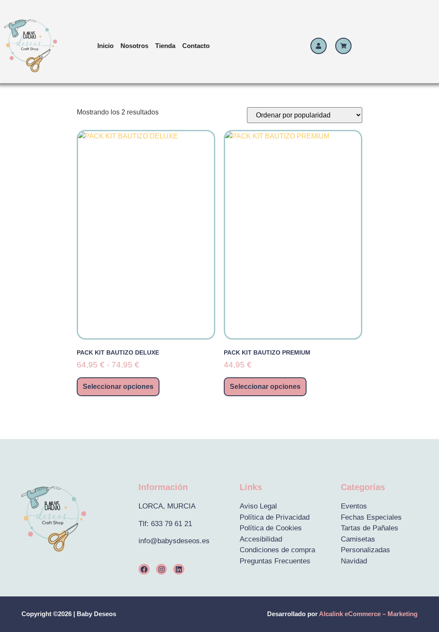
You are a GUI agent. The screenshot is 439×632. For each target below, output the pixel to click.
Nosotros (134, 45)
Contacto (196, 45)
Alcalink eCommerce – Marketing (368, 613)
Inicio (105, 45)
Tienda (165, 45)
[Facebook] (144, 569)
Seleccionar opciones (118, 386)
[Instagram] (161, 569)
